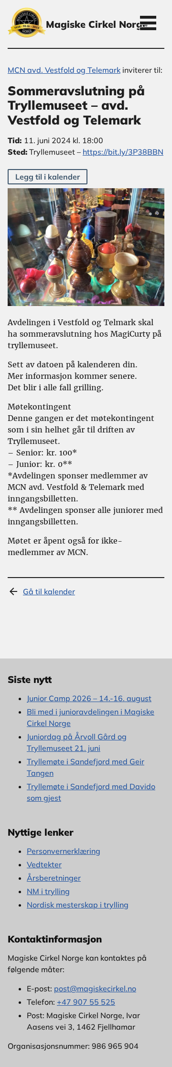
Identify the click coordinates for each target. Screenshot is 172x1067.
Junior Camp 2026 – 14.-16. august (89, 698)
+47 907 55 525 (86, 1002)
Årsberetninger (54, 878)
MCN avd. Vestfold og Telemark (64, 70)
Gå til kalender (49, 591)
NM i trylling (48, 891)
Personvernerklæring (63, 851)
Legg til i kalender (47, 177)
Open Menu (148, 22)
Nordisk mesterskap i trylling (78, 904)
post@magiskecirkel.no (95, 988)
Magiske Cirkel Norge (97, 24)
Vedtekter (44, 864)
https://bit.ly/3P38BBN (123, 152)
